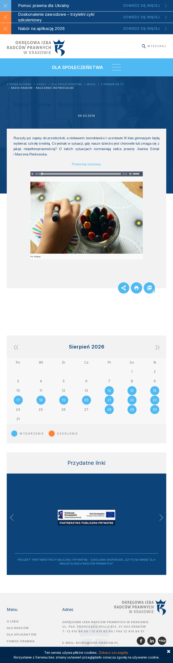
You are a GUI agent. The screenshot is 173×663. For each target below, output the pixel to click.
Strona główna (19, 84)
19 (64, 400)
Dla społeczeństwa (67, 84)
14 (109, 390)
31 (18, 419)
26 (63, 409)
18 (41, 400)
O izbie (13, 621)
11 (41, 390)
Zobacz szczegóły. (114, 652)
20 (86, 400)
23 (155, 400)
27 (86, 409)
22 (132, 400)
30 (155, 409)
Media (91, 84)
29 (132, 409)
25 (41, 409)
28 (109, 409)
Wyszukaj (156, 46)
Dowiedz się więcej (141, 5)
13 (86, 390)
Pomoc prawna (21, 641)
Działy (41, 84)
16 (155, 390)
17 (18, 400)
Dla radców (18, 628)
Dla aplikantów (21, 634)
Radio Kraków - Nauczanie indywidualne (42, 88)
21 (109, 400)
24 (18, 409)
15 (132, 390)
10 (18, 390)
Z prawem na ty (112, 84)
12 (63, 390)
